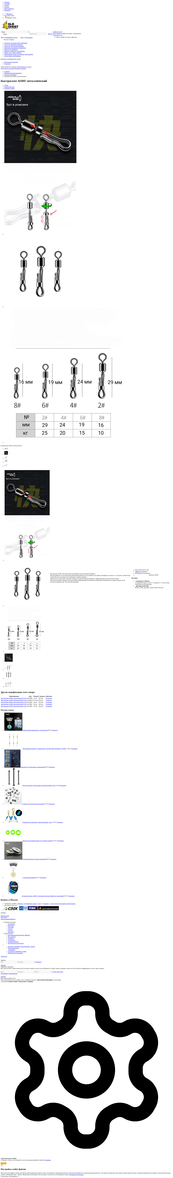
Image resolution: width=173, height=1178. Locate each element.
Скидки (6, 7)
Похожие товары (9, 88)
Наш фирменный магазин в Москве (19, 935)
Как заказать (12, 937)
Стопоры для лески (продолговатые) (33, 804)
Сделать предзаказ (57, 972)
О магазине (11, 924)
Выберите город (13, 37)
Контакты (7, 10)
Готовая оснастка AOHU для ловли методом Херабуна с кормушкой (43, 896)
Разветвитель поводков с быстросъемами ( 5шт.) (37, 822)
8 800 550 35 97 (57, 32)
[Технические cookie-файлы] (18, 1176)
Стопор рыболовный (29, 877)
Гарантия (11, 938)
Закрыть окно (5, 916)
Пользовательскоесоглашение (13, 949)
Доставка (7, 4)
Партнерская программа (15, 953)
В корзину (7, 64)
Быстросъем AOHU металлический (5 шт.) (14, 698)
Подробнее (47, 1160)
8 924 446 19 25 (57, 35)
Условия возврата (13, 941)
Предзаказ (11, 925)
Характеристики (9, 87)
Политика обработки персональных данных (21, 946)
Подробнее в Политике (76, 1174)
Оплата (6, 5)
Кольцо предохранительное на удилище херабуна (38, 841)
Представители (9, 8)
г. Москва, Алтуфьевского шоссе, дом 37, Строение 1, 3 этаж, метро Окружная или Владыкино (46, 903)
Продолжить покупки (11, 62)
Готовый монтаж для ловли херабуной (35, 859)
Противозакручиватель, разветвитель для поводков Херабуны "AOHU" (45, 748)
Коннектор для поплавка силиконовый (33, 767)
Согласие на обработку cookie (17, 951)
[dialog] (86, 1073)
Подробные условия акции (9, 973)
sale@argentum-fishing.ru (8, 919)
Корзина (9, 14)
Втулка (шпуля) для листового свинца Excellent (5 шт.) (39, 785)
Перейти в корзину (20, 68)
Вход (22, 37)
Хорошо (3, 1163)
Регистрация (28, 37)
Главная (6, 2)
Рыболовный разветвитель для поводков (35, 730)
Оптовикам (11, 940)
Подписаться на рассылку (16, 943)
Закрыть (3, 965)
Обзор (6, 85)
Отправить (38, 962)
